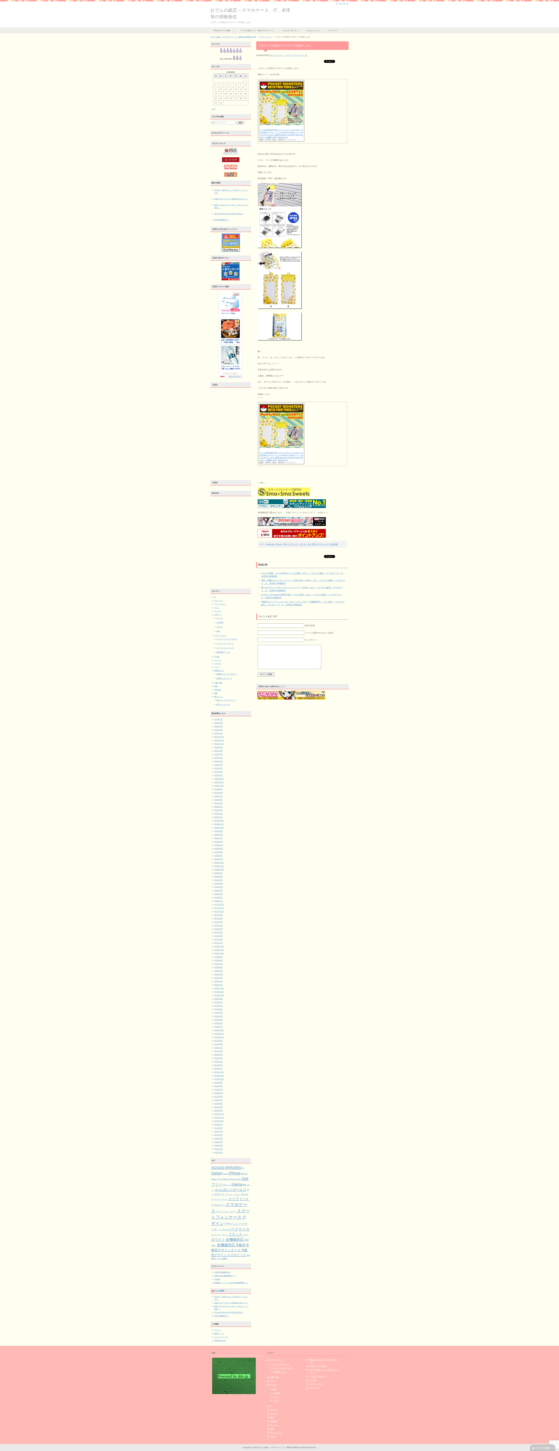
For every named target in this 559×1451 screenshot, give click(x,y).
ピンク (214, 1235)
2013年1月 (218, 1111)
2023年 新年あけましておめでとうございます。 (231, 191)
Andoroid (270, 544)
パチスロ (217, 664)
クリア (234, 1199)
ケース (244, 1199)
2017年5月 (218, 929)
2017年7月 (218, 922)
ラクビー (219, 627)
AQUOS (217, 1168)
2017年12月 (219, 905)
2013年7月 (218, 1090)
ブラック (235, 1234)
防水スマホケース (320, 544)
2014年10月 (219, 1037)
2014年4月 (218, 1058)
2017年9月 (218, 915)
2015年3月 (218, 1020)
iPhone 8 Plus (235, 1179)
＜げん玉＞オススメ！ (291, 31)
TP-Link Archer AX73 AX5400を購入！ (229, 214)
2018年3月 (218, 894)
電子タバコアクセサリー (226, 700)
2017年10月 (219, 912)
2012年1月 (218, 1153)
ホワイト (218, 1239)
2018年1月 (218, 901)
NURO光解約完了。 (222, 220)
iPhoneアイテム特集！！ (223, 31)
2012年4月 (218, 1142)
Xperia (236, 1184)
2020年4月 (218, 807)
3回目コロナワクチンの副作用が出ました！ (231, 199)
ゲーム (216, 608)
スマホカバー (218, 1205)
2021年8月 (218, 751)
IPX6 (285, 544)
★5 (244, 1185)
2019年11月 (219, 824)
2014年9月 (218, 1041)
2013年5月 (218, 1097)
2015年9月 (218, 999)
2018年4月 (218, 891)
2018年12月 (219, 863)
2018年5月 (218, 887)
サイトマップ (333, 31)
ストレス (217, 611)
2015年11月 (219, 992)
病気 (216, 693)
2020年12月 (219, 779)
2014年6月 (218, 1051)
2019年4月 (218, 849)
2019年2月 (218, 856)
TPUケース (227, 1185)
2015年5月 (218, 1013)
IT (215, 597)
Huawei (225, 1174)
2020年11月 (219, 782)
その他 (216, 657)
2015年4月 (218, 1016)
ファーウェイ (222, 1235)
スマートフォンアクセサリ (226, 639)
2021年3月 (218, 768)
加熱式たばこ (219, 671)
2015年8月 (218, 1002)
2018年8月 (218, 877)
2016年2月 (218, 981)
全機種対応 (235, 1239)
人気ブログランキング (231, 153)
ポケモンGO (305, 544)
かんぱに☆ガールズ (230, 1190)
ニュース (217, 660)
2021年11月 (219, 740)
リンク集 (312, 1380)
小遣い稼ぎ (218, 683)
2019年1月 (218, 859)
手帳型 (241, 1245)
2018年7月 (218, 880)
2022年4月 (218, 723)
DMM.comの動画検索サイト (225, 1276)
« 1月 (213, 109)
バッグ (216, 667)
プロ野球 (219, 623)
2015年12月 (219, 988)
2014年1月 (218, 1069)
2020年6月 (218, 800)
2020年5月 (218, 803)
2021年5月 (218, 761)
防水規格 (334, 544)
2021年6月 (218, 758)
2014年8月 (218, 1044)
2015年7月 (218, 1006)
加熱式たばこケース (224, 678)
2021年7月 (218, 754)
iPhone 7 (244, 1174)
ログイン (217, 1330)
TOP (233, 37)
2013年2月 (218, 1107)
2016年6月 (218, 967)
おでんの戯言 (219, 1291)
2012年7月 (218, 1132)
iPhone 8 (226, 1179)
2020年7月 (218, 796)
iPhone (278, 544)
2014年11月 (219, 1034)
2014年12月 (219, 1030)
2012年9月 (218, 1125)
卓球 (218, 631)
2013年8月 (218, 1086)
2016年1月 (218, 985)
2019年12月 (219, 821)
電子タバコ (218, 697)
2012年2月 (218, 1149)
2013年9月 (218, 1083)
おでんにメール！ (314, 31)
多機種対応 (226, 1245)
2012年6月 (218, 1135)
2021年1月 (218, 775)
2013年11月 (219, 1076)
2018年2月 (218, 898)
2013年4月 (218, 1100)
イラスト (236, 1195)
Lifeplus (217, 1279)
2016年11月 (219, 950)
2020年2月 (218, 814)
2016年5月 (218, 971)
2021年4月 (218, 765)
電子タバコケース (223, 705)
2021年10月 (219, 744)
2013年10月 (219, 1079)
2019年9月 (218, 831)
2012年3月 (218, 1146)
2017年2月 (218, 939)
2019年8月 (218, 835)
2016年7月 (218, 964)
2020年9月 (218, 789)
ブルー (245, 1235)
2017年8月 (218, 919)
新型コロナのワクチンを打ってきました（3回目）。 (231, 206)
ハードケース (238, 1229)
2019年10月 (219, 828)
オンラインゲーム (221, 1199)
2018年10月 (219, 870)
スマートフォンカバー (226, 1212)
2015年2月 (218, 1023)
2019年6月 (218, 842)
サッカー (219, 618)
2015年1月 (218, 1027)
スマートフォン (277, 55)
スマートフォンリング (225, 648)
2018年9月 (218, 873)
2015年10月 (219, 995)
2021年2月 (218, 772)
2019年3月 (218, 852)
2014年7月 (218, 1048)
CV (243, 1168)
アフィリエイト (220, 604)
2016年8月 (218, 960)
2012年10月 (219, 1121)
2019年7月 (218, 838)
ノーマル (222, 1229)
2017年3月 (218, 936)
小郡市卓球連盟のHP (222, 1272)
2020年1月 (218, 817)
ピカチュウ (293, 544)
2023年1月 (218, 719)
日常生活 (217, 690)
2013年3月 (218, 1104)
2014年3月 (218, 1062)
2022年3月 (218, 726)
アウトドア (218, 601)
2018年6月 (218, 884)
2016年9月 (218, 957)
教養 (216, 686)
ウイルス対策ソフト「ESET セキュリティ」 (257, 31)
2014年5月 (218, 1055)
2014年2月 (218, 1065)
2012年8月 (218, 1128)
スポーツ (217, 615)
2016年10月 (219, 953)
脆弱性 (224, 1259)
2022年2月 (218, 730)
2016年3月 (218, 978)
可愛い (213, 1246)
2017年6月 (218, 926)
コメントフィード (221, 1337)
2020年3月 (218, 810)
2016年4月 (218, 974)
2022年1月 (218, 733)
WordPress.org (220, 1341)
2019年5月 (218, 845)
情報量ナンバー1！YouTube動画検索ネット (231, 1283)
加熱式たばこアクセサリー (226, 674)
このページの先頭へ (543, 1448)
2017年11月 (219, 908)
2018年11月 (219, 866)
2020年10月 (219, 786)
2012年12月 (219, 1114)
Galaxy (217, 1173)
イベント (229, 1194)
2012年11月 (219, 1118)
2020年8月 (218, 793)
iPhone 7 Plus (216, 1179)
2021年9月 (218, 747)
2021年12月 (219, 737)
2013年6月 (218, 1093)
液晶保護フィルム (223, 652)
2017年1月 (218, 943)
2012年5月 (218, 1139)
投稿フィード (219, 1334)
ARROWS (233, 1168)
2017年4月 (218, 932)
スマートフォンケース (296, 55)
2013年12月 (219, 1072)
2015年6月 (218, 1009)
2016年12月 (219, 946)
